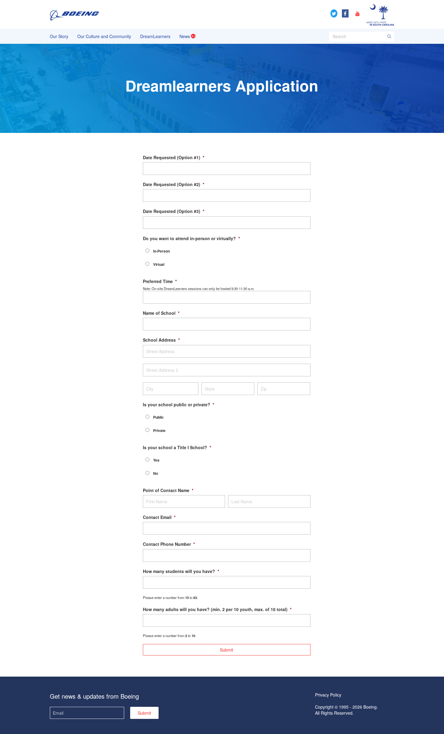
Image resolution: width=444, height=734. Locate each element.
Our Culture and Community (104, 36)
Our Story (59, 36)
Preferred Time (160, 281)
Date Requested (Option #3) (173, 211)
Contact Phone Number (169, 544)
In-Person (161, 251)
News (184, 36)
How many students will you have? (181, 571)
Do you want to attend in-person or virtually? (191, 238)
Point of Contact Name (168, 490)
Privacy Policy (328, 695)
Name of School (161, 313)
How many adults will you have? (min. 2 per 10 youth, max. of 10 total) (217, 609)
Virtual (158, 264)
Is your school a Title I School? (177, 447)
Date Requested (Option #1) (173, 157)
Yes (156, 460)
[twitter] (333, 13)
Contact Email (159, 517)
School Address (161, 340)
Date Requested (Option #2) (173, 184)
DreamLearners (155, 36)
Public (158, 417)
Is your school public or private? (178, 404)
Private (159, 430)
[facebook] (345, 13)
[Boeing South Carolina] (74, 14)
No (155, 473)
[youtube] (357, 13)
